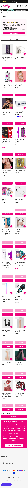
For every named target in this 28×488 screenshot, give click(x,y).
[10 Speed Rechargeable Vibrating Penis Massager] (20, 288)
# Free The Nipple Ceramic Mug (19, 58)
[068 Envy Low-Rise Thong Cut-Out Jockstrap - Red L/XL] (7, 163)
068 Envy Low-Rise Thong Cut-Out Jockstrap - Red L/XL (7, 172)
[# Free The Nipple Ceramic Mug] (20, 49)
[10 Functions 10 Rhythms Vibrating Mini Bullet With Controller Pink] (7, 254)
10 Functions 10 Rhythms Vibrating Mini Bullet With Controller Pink (6, 265)
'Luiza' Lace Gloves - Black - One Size (7, 111)
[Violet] (20, 116)
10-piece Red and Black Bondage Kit (19, 394)
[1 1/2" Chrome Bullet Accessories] (20, 163)
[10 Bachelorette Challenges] (7, 191)
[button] (20, 6)
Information (4, 456)
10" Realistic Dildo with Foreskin (19, 363)
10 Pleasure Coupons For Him (20, 263)
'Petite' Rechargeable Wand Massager (20, 111)
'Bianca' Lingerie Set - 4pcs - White (20, 84)
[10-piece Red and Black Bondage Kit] (20, 385)
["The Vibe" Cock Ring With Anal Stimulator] (7, 49)
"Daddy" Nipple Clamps (19, 199)
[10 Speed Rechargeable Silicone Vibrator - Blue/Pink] (7, 288)
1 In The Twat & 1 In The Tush (19, 230)
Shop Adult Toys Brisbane (14, 445)
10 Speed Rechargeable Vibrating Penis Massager (18, 298)
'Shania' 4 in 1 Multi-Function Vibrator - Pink (20, 141)
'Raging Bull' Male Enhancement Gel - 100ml (6, 141)
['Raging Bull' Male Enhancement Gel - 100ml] (7, 132)
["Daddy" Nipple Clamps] (20, 191)
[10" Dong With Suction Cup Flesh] (20, 322)
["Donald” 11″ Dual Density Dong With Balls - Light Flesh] (7, 222)
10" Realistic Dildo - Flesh (6, 363)
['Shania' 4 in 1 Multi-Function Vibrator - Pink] (20, 132)
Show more (14, 416)
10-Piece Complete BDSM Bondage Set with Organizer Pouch (7, 395)
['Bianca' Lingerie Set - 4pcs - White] (20, 76)
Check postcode (14, 33)
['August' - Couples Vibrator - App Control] (7, 76)
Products (6, 12)
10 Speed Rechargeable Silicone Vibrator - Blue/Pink (7, 297)
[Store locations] (18, 6)
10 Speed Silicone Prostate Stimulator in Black (7, 331)
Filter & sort (15, 39)
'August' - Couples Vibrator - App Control (7, 84)
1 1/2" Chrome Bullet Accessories (20, 171)
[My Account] (23, 6)
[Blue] (18, 116)
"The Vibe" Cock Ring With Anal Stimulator (7, 58)
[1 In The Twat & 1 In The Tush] (20, 222)
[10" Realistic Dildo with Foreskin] (20, 355)
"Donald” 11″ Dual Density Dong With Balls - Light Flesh (6, 231)
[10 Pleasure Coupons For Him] (20, 254)
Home (2, 12)
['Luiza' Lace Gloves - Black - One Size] (7, 103)
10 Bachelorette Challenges (5, 199)
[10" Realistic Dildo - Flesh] (7, 355)
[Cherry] (16, 116)
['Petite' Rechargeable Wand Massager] (20, 103)
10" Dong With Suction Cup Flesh (20, 330)
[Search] (15, 6)
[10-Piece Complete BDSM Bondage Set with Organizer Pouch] (7, 385)
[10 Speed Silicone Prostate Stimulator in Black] (7, 322)
